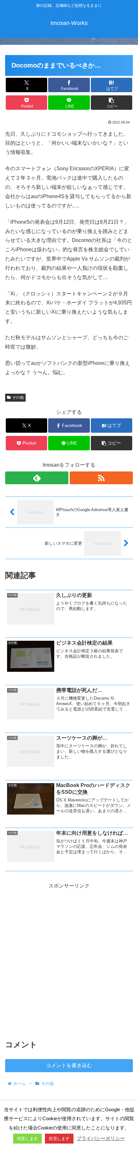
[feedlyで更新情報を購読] (36, 477)
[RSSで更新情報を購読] (101, 477)
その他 (18, 397)
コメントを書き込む (69, 1065)
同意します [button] (27, 1138)
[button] (111, 102)
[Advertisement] (69, 959)
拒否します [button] (59, 1138)
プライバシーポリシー (101, 1138)
